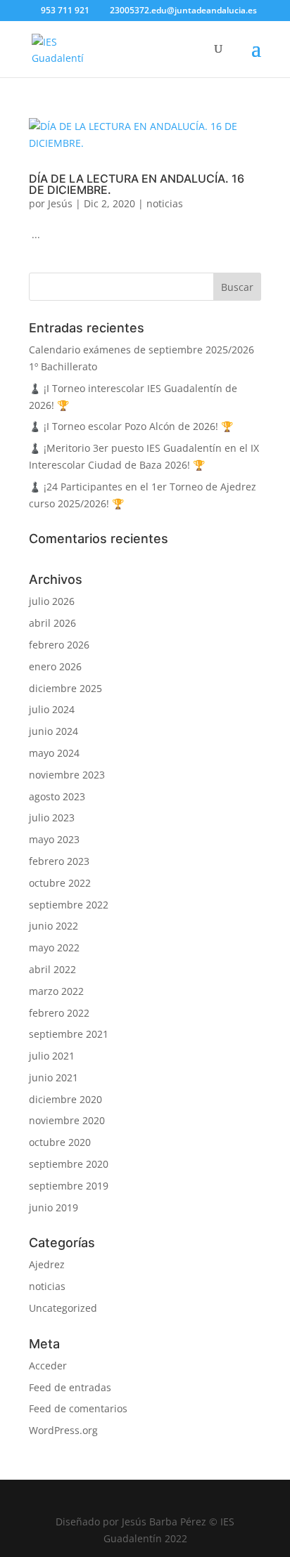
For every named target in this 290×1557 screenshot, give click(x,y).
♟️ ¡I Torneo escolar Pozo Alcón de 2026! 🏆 (131, 426)
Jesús (60, 203)
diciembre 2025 (65, 688)
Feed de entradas (70, 1387)
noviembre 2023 (67, 774)
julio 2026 (52, 601)
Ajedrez (47, 1264)
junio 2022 (53, 925)
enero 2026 (55, 666)
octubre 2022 (60, 883)
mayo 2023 (54, 839)
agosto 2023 (57, 796)
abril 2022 (52, 969)
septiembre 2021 (68, 1034)
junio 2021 (53, 1077)
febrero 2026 (59, 644)
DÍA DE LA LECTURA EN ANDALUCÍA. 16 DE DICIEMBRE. (136, 184)
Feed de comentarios (78, 1408)
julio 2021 (52, 1055)
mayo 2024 (54, 753)
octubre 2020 (60, 1142)
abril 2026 (52, 623)
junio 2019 (53, 1207)
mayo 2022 (54, 947)
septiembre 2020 (68, 1164)
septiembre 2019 (68, 1185)
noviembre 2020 (67, 1120)
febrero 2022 (59, 1012)
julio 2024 (52, 709)
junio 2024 (53, 731)
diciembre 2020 (65, 1099)
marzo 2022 (56, 991)
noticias (164, 203)
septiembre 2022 (68, 904)
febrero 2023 (59, 861)
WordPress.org (63, 1430)
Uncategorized (63, 1308)
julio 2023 (52, 817)
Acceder (48, 1365)
